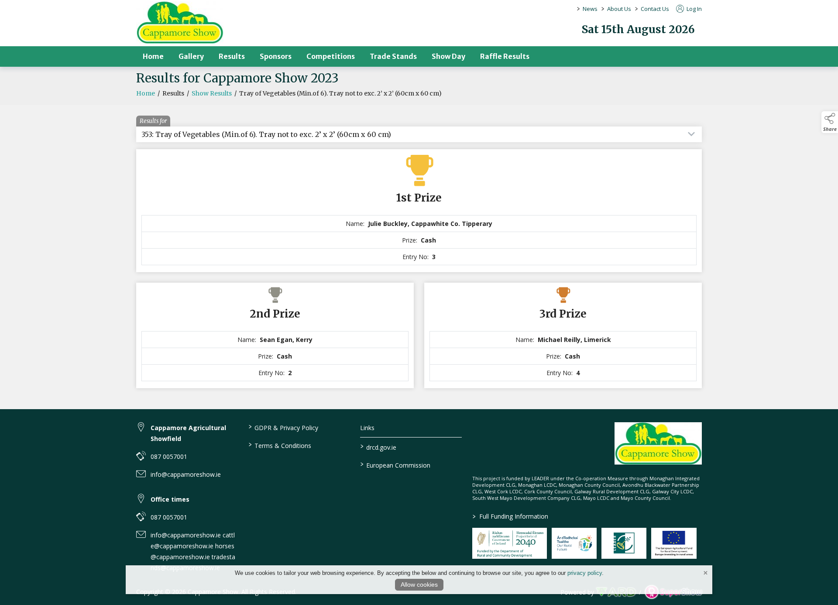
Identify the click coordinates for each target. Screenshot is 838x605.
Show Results (212, 93)
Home (153, 56)
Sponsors (276, 56)
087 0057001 (169, 456)
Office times (170, 499)
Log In (693, 9)
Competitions (330, 56)
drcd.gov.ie (378, 446)
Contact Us (655, 9)
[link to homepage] (179, 22)
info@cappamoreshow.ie (186, 474)
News (590, 9)
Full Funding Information (510, 516)
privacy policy (584, 573)
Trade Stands (393, 56)
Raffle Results (504, 56)
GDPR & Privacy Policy (283, 427)
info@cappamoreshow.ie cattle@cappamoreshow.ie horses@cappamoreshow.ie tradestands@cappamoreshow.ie (193, 551)
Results (232, 56)
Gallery (191, 56)
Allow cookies (419, 584)
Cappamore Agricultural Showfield (188, 433)
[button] (829, 122)
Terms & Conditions (279, 445)
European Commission (395, 464)
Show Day (448, 56)
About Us (619, 9)
